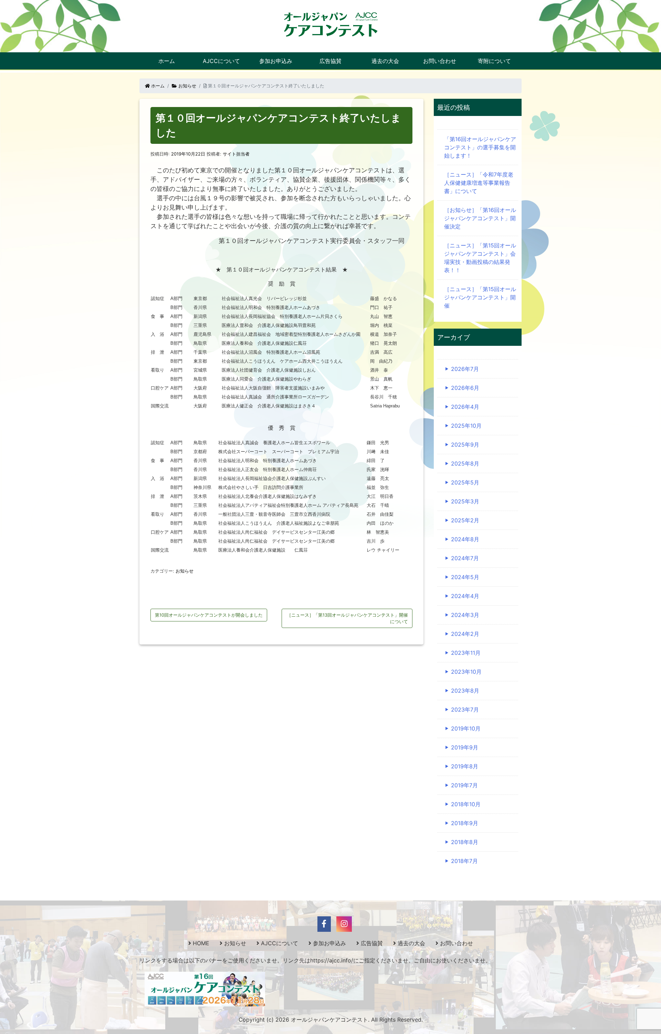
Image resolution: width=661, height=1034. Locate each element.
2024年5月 (465, 577)
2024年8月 (465, 539)
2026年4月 (465, 406)
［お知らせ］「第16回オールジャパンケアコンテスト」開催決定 (480, 218)
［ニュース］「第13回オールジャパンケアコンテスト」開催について (347, 618)
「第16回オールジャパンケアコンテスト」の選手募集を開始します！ (480, 147)
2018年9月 (464, 823)
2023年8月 (465, 690)
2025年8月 (465, 463)
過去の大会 (385, 60)
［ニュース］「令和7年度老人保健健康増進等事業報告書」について (478, 182)
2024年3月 (465, 614)
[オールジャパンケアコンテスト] (330, 24)
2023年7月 (465, 709)
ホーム (166, 60)
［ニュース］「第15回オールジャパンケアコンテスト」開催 (480, 297)
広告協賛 (330, 60)
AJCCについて (221, 60)
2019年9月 (464, 747)
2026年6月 (465, 387)
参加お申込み (275, 60)
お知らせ (186, 85)
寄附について (494, 60)
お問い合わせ (439, 60)
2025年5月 (465, 482)
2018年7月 (464, 860)
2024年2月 (465, 633)
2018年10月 (466, 804)
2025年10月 (466, 425)
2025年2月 (465, 520)
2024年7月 (465, 558)
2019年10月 (466, 728)
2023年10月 (466, 671)
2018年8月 (464, 842)
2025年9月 (465, 444)
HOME (201, 943)
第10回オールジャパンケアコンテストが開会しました (209, 615)
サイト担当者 (236, 154)
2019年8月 (464, 766)
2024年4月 (465, 596)
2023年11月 (466, 652)
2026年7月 (465, 368)
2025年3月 (465, 501)
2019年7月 (464, 785)
